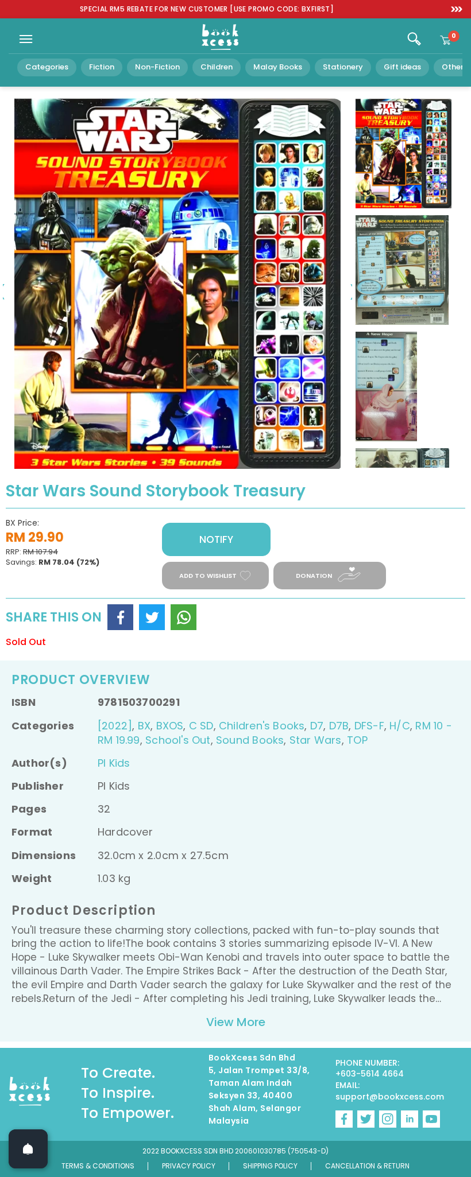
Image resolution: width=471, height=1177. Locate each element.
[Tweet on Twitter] (152, 617)
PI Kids (114, 763)
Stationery (343, 66)
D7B (339, 725)
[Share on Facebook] (120, 617)
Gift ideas (402, 66)
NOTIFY (216, 539)
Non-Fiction (157, 66)
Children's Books (261, 725)
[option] (207, 9)
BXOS (170, 725)
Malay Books (277, 66)
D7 (316, 725)
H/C (399, 725)
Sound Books (250, 740)
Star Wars (315, 740)
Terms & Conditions (97, 1166)
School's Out (178, 740)
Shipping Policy (270, 1166)
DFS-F (369, 725)
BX (144, 725)
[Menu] (25, 39)
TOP (357, 740)
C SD (201, 725)
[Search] (414, 39)
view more (235, 1022)
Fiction (101, 66)
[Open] (28, 1148)
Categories (46, 66)
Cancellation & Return (367, 1166)
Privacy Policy (188, 1166)
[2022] (115, 725)
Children (216, 66)
